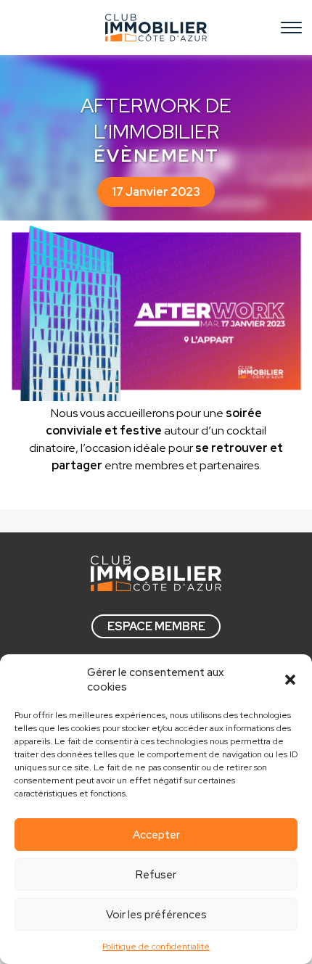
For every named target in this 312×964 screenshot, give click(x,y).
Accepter (156, 835)
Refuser (156, 875)
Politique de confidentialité (156, 946)
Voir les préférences (156, 914)
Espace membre (156, 626)
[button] (290, 679)
